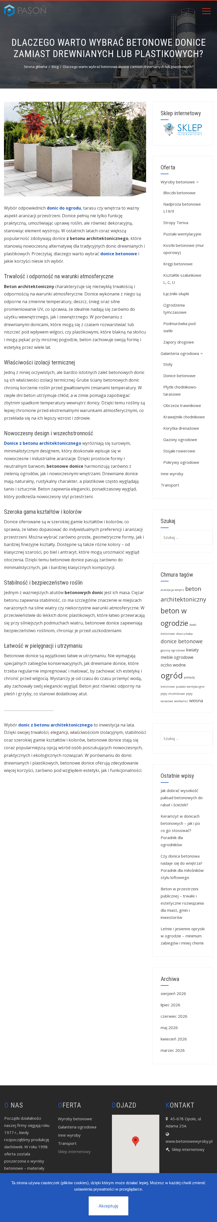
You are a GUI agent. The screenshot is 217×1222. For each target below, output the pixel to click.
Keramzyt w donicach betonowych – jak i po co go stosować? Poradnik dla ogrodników (180, 830)
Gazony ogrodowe (180, 439)
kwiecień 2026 (174, 1039)
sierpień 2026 (173, 993)
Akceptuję (108, 1206)
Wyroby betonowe (178, 181)
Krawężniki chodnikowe (184, 416)
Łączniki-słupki (176, 293)
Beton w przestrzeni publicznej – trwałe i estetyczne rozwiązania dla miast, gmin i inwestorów (182, 903)
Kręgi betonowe (178, 263)
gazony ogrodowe (173, 650)
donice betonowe (182, 641)
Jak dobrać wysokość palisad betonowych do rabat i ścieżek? (182, 797)
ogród (172, 675)
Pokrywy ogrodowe (181, 462)
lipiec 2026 (170, 1004)
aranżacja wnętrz (172, 590)
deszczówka (184, 634)
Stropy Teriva (175, 222)
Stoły (168, 364)
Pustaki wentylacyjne (182, 234)
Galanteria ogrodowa (180, 353)
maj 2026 (169, 1027)
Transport (170, 485)
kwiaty (192, 650)
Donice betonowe (179, 375)
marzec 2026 (173, 1050)
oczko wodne (173, 665)
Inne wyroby (172, 473)
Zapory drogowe (178, 342)
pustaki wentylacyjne (190, 686)
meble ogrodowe (177, 657)
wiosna (196, 700)
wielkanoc (181, 701)
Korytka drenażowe (181, 428)
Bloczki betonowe (179, 192)
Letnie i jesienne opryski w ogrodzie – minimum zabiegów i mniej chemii (183, 936)
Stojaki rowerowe (179, 450)
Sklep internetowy (74, 1151)
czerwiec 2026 (174, 1016)
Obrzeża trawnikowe (182, 405)
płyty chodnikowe (173, 694)
